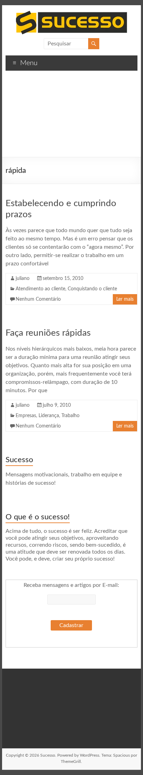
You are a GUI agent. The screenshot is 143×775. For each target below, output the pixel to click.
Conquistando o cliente (92, 289)
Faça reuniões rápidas (48, 332)
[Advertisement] (71, 116)
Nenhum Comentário (38, 299)
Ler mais (125, 299)
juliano (23, 278)
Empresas (26, 415)
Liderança (49, 415)
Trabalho (70, 415)
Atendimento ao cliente (40, 289)
